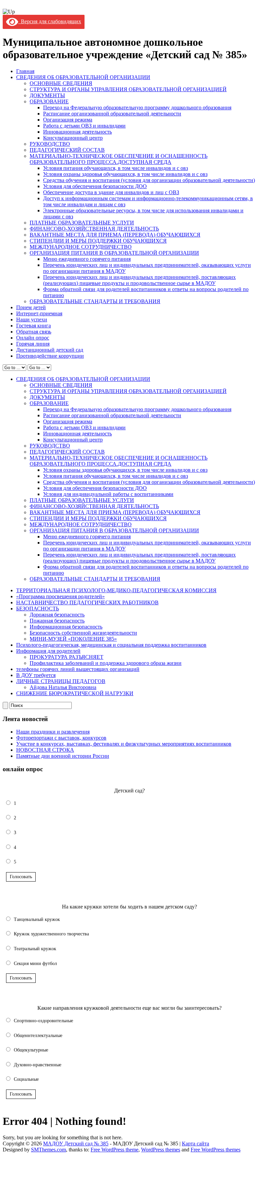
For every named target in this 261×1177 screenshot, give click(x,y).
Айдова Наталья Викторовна (63, 687)
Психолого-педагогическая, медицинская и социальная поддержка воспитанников (111, 645)
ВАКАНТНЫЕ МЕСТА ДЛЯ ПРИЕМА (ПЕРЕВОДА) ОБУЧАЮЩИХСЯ (115, 235)
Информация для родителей (48, 651)
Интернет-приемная (39, 313)
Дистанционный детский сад (49, 350)
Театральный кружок (35, 948)
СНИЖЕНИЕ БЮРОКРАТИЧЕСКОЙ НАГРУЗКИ (74, 693)
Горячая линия (33, 344)
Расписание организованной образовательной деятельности (112, 113)
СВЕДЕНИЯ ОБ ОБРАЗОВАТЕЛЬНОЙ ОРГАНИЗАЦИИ (83, 77)
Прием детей (31, 307)
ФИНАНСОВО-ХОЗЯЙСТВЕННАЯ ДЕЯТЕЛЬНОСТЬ (94, 228)
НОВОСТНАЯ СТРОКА (45, 750)
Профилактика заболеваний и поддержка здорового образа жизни (106, 663)
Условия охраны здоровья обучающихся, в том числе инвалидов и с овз (125, 174)
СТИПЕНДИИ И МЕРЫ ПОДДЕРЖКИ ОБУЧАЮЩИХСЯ (98, 241)
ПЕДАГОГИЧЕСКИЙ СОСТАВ (67, 150)
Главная (25, 71)
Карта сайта (195, 1143)
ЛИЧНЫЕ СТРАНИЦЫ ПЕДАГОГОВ (60, 681)
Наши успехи (31, 319)
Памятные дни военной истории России (62, 756)
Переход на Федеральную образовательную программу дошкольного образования (137, 107)
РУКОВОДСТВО (50, 144)
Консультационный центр (73, 138)
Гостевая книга (33, 325)
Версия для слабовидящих (49, 21)
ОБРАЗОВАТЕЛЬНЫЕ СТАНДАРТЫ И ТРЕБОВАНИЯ (95, 301)
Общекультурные (31, 1050)
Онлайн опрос (32, 338)
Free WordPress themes (215, 1149)
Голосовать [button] (21, 876)
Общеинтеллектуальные (38, 1035)
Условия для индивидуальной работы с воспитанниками (108, 494)
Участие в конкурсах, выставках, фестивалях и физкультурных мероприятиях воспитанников (123, 744)
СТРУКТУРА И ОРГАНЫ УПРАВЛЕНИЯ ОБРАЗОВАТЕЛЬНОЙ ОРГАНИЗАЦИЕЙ (128, 89)
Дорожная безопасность (57, 614)
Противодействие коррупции (50, 356)
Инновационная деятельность (77, 132)
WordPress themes (160, 1149)
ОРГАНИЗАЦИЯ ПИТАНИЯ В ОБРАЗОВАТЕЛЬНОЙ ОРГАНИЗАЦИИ (114, 253)
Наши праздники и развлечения (53, 732)
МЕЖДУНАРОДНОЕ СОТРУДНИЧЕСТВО (81, 247)
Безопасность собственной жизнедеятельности (83, 633)
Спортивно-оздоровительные (43, 1020)
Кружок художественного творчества (51, 933)
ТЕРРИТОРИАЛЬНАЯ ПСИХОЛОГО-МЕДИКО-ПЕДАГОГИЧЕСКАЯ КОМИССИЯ (116, 590)
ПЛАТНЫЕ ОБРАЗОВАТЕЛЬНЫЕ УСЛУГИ (82, 222)
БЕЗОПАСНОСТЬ (37, 608)
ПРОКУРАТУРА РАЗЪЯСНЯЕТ (66, 657)
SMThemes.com (48, 1149)
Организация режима (67, 119)
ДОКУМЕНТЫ (47, 95)
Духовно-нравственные (37, 1064)
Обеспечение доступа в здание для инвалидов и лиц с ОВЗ (111, 192)
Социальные (26, 1079)
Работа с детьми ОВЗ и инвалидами (84, 126)
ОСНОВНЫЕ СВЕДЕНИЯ (61, 83)
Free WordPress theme (114, 1149)
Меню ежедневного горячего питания (87, 259)
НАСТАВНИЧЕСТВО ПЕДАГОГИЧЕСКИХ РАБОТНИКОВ (87, 602)
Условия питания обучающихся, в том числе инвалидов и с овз (115, 168)
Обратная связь (33, 331)
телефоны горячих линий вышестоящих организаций (77, 669)
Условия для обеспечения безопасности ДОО (95, 186)
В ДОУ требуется (36, 675)
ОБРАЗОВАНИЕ (49, 101)
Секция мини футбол (35, 963)
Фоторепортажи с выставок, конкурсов (61, 738)
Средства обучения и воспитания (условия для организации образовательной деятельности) (149, 180)
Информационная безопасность (66, 627)
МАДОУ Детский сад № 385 (75, 1143)
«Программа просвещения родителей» (60, 596)
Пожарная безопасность (57, 620)
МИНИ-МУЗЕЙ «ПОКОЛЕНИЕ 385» (73, 639)
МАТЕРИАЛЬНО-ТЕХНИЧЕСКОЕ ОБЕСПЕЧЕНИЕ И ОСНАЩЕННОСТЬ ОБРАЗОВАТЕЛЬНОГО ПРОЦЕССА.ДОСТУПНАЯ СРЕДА (118, 159)
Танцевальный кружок (37, 919)
